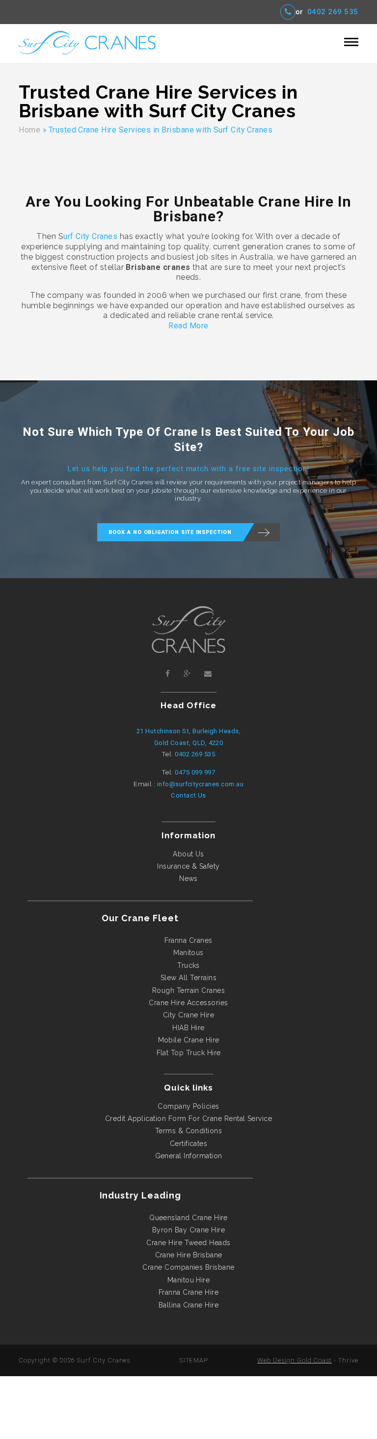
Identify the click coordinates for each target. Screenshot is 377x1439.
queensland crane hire (188, 1218)
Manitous (188, 953)
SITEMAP (194, 1360)
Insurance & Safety (188, 866)
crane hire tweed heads (188, 1243)
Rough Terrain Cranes (188, 990)
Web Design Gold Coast (294, 1360)
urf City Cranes (90, 236)
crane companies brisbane (188, 1267)
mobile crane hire (188, 1040)
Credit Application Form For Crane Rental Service (188, 1118)
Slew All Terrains (188, 978)
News (188, 878)
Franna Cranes (188, 940)
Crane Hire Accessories (188, 1003)
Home (29, 129)
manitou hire (188, 1280)
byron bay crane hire (188, 1230)
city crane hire (188, 1015)
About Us (188, 854)
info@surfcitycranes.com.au (200, 784)
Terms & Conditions (188, 1131)
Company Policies (188, 1106)
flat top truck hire (189, 1053)
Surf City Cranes (103, 1360)
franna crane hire (188, 1292)
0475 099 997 (195, 772)
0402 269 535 (332, 12)
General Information (188, 1156)
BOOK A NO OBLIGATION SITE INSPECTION (170, 532)
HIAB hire (188, 1028)
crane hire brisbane (188, 1255)
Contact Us (188, 795)
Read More (188, 325)
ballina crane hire (188, 1305)
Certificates (189, 1143)
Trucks (188, 965)
